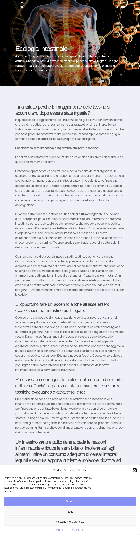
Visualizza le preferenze (70, 521)
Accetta (70, 501)
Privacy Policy (77, 529)
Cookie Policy (62, 529)
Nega (70, 511)
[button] (134, 470)
